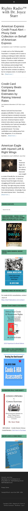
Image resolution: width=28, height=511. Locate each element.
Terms (7, 487)
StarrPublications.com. (7, 482)
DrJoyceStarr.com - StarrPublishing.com (11, 480)
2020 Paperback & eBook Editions (14, 343)
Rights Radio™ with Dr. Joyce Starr (14, 12)
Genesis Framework (9, 505)
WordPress (17, 505)
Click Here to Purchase (19, 430)
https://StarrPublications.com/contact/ (13, 300)
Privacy (3, 487)
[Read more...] (9, 74)
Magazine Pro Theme (18, 503)
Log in (22, 505)
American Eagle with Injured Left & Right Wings (12, 149)
